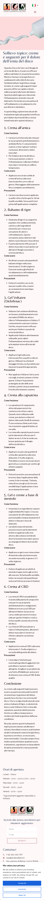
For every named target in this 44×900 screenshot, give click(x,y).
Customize (22, 889)
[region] (22, 881)
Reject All (22, 895)
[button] (35, 12)
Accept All (22, 883)
